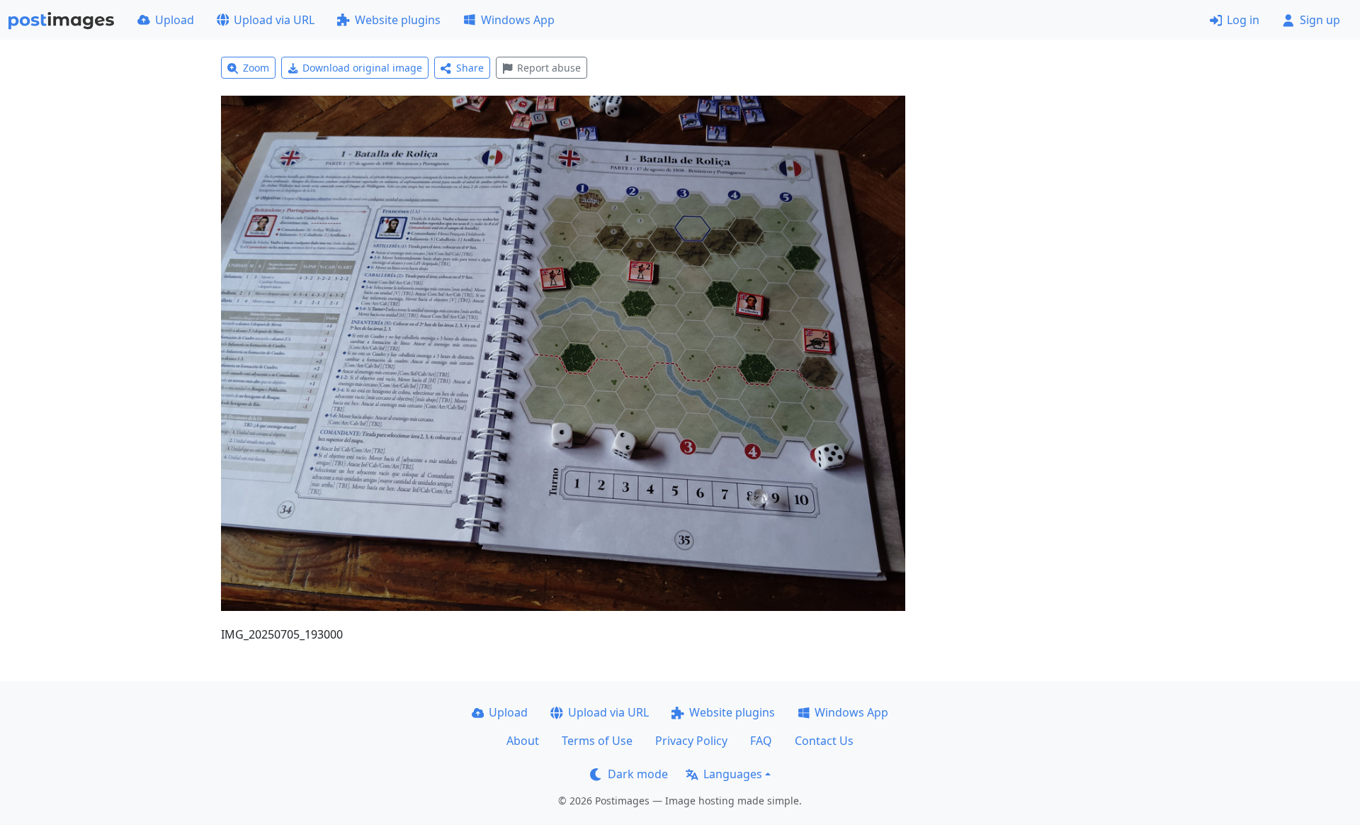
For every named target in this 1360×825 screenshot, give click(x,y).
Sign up (1320, 20)
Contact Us (824, 740)
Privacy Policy (691, 740)
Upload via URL (274, 20)
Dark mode (638, 774)
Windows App (518, 20)
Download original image (362, 67)
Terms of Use (597, 740)
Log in (1243, 20)
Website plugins (398, 20)
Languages (732, 774)
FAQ (761, 740)
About (522, 740)
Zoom (256, 67)
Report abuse (549, 67)
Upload (174, 20)
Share (470, 67)
